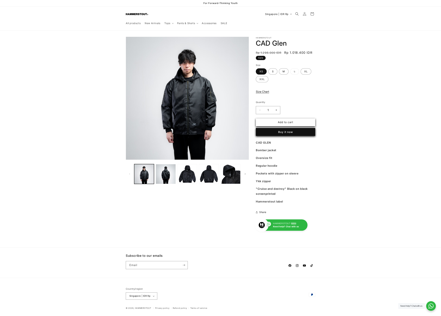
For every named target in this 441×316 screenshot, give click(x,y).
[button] (168, 23)
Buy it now (285, 132)
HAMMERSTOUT (143, 308)
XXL (262, 79)
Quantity (260, 102)
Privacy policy (162, 308)
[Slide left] (129, 174)
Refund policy (180, 308)
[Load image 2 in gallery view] (166, 174)
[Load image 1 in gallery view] (144, 174)
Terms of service (198, 308)
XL (306, 71)
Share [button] (262, 212)
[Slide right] (245, 174)
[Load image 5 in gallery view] (230, 174)
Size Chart (262, 91)
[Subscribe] (184, 265)
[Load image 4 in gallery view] (209, 174)
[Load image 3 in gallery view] (187, 174)
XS (261, 71)
